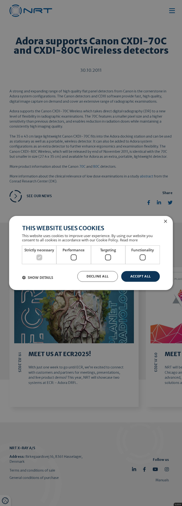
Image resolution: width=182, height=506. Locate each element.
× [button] (165, 221)
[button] (37, 277)
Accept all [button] (140, 276)
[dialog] (91, 253)
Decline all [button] (97, 276)
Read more (129, 240)
